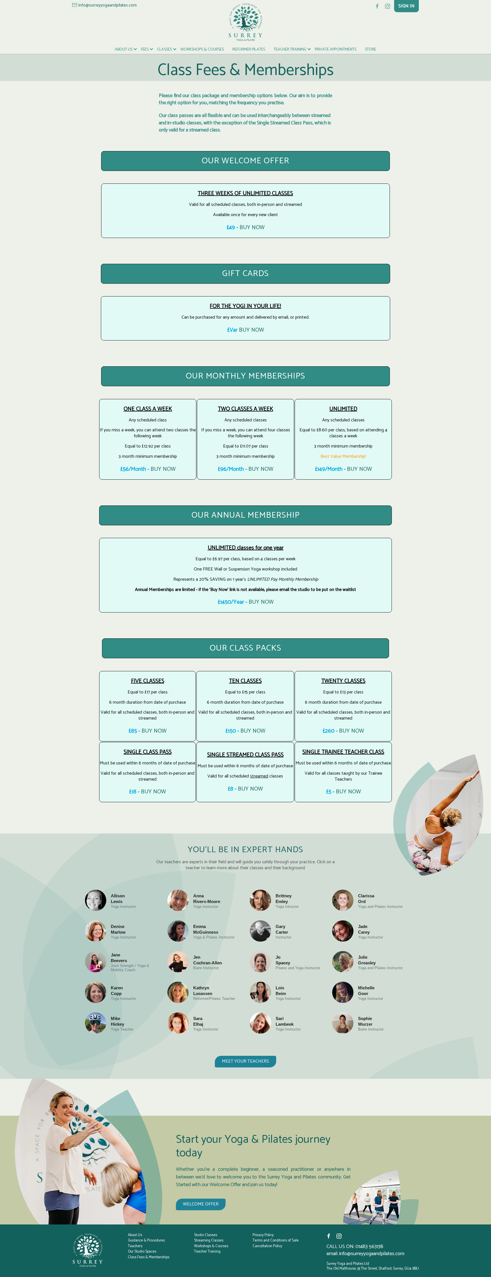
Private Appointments (335, 49)
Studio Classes (205, 1235)
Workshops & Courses (202, 49)
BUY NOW (252, 227)
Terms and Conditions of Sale (276, 1240)
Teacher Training (290, 49)
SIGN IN (406, 6)
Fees (145, 49)
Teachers (135, 1246)
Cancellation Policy (267, 1246)
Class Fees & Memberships (148, 1257)
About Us (123, 49)
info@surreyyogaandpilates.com (107, 5)
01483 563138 (369, 1246)
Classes (164, 49)
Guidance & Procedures (146, 1240)
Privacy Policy (263, 1235)
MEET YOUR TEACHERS (245, 1061)
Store (370, 49)
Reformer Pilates (248, 49)
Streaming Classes (208, 1240)
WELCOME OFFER (201, 1204)
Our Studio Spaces (142, 1251)
